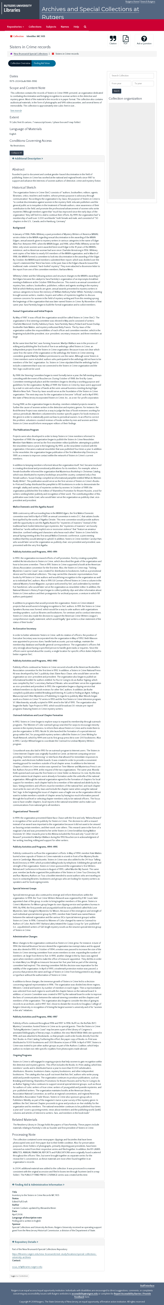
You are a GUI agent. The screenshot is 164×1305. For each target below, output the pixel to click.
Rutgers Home (132, 1)
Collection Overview (20, 63)
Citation (113, 43)
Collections (35, 26)
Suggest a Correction (19, 1276)
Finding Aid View (42, 63)
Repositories (14, 26)
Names (65, 26)
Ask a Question (144, 43)
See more (15, 110)
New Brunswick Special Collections (31, 54)
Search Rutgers (148, 1)
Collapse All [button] (16, 153)
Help (76, 26)
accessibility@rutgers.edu (85, 1293)
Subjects (51, 26)
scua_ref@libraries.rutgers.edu (27, 1267)
